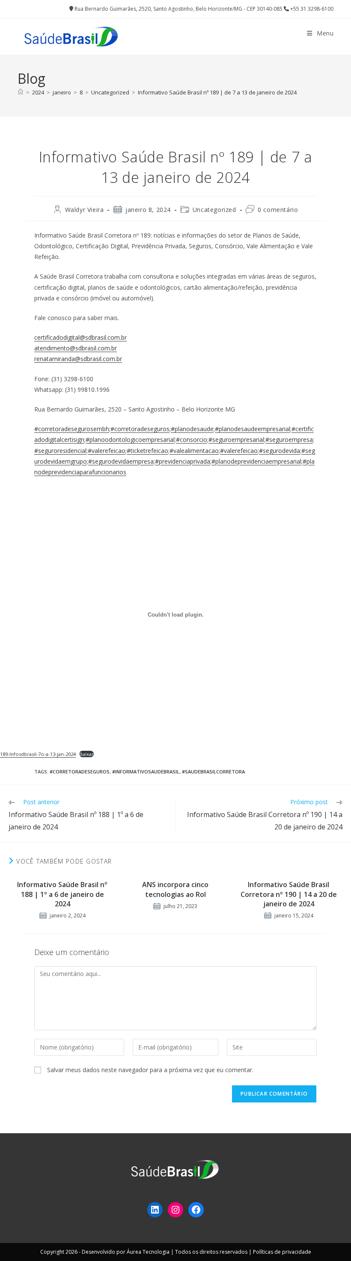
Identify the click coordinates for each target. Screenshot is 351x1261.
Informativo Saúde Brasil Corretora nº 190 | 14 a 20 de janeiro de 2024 (289, 894)
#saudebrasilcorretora (213, 771)
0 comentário (278, 210)
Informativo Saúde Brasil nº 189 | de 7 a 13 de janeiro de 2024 (217, 92)
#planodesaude (192, 429)
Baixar (86, 754)
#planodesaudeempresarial (252, 429)
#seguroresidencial (60, 451)
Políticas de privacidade (282, 1251)
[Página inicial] (21, 92)
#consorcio (191, 439)
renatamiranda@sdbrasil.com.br (78, 359)
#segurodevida (279, 451)
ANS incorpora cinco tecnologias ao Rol (175, 889)
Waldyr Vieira (84, 210)
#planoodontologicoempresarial (130, 439)
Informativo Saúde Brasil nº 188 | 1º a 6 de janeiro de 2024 (62, 894)
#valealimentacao (194, 451)
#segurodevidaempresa (121, 461)
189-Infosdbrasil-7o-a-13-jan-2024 (38, 754)
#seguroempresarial (236, 439)
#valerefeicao (106, 451)
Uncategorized (214, 210)
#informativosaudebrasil (145, 771)
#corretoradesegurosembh (71, 429)
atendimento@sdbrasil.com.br (75, 348)
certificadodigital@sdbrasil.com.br (80, 337)
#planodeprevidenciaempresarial (256, 461)
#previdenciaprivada (182, 461)
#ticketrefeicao (147, 451)
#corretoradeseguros (140, 429)
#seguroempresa (289, 439)
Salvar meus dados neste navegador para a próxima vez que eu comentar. (150, 1070)
